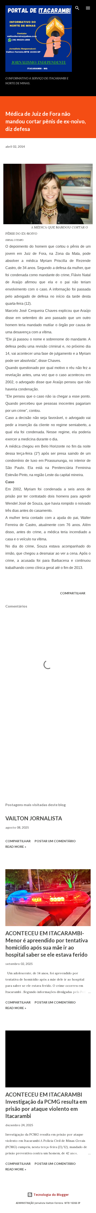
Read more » (15, 846)
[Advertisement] (48, 757)
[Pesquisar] (77, 8)
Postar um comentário (55, 841)
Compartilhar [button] (72, 593)
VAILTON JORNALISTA (33, 818)
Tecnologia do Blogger (51, 1194)
